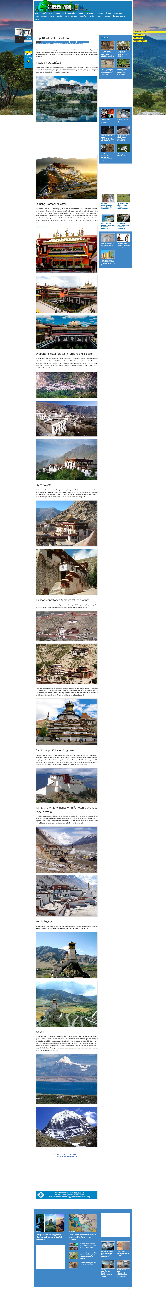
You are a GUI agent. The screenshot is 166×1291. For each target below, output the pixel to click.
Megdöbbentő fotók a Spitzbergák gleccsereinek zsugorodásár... (122, 1273)
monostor (80, 42)
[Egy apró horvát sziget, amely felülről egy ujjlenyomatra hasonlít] (123, 130)
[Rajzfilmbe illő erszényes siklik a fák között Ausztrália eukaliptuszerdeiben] (123, 217)
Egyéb (37, 19)
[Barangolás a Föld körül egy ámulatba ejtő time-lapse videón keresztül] (73, 1246)
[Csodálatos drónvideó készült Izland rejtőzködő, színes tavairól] (83, 1222)
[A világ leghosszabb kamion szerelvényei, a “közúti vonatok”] (108, 1264)
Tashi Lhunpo (55, 43)
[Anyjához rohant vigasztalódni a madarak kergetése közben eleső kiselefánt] (123, 198)
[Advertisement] (83, 27)
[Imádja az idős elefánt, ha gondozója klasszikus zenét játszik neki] (108, 148)
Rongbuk (48, 43)
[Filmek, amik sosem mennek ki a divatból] (108, 113)
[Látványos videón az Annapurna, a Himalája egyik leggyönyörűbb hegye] (108, 1245)
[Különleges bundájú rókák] (123, 148)
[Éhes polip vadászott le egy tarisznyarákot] (73, 1265)
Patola (86, 42)
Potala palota (40, 43)
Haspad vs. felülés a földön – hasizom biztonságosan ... (123, 245)
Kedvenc (38, 1231)
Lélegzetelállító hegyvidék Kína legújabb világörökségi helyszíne (49, 1237)
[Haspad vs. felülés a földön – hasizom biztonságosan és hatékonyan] (123, 237)
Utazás (66, 43)
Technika (74, 16)
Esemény (92, 16)
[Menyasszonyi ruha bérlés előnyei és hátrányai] (108, 237)
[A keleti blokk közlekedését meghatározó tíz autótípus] (123, 45)
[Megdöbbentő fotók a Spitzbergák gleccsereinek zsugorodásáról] (123, 1264)
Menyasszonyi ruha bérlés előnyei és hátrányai (107, 245)
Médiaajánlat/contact (125, 1289)
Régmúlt (59, 16)
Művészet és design (47, 16)
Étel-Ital (106, 16)
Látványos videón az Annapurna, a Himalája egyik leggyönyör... (107, 1254)
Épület (55, 42)
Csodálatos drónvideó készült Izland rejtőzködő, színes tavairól (83, 1237)
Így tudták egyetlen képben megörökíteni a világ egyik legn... (107, 206)
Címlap (37, 13)
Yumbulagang (78, 43)
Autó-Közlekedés (69, 13)
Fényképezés (118, 13)
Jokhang (67, 42)
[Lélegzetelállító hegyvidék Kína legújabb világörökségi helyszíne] (50, 1222)
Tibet (61, 43)
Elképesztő (91, 13)
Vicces (99, 16)
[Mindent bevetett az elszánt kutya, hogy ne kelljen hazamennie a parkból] (108, 63)
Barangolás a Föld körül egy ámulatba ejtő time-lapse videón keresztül (88, 1245)
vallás (71, 43)
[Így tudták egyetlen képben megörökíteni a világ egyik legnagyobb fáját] (108, 198)
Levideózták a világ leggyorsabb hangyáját (123, 1253)
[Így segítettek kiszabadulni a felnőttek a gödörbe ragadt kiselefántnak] (108, 45)
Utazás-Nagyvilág (48, 13)
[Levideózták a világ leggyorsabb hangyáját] (123, 1245)
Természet (80, 13)
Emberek (100, 13)
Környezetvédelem (118, 16)
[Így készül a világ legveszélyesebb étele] (123, 113)
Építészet (108, 13)
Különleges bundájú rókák (121, 154)
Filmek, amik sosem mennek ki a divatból (107, 120)
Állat (58, 13)
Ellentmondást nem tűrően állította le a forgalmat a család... (122, 73)
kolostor (73, 42)
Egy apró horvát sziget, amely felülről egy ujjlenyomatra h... (123, 138)
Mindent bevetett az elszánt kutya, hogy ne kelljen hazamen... (107, 72)
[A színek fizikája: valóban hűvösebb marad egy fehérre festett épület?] (108, 254)
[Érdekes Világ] (83, 6)
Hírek (37, 16)
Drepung (44, 42)
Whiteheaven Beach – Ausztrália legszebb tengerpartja (107, 226)
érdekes (61, 42)
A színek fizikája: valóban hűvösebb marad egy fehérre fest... (108, 262)
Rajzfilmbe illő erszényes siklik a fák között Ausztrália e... (123, 226)
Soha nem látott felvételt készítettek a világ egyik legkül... (107, 138)
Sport (67, 16)
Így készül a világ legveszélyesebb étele (123, 120)
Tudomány (83, 16)
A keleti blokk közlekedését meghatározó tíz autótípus (122, 53)
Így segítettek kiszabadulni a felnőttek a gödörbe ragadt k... (108, 53)
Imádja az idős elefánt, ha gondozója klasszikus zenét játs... (106, 157)
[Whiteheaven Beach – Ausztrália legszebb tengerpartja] (108, 217)
